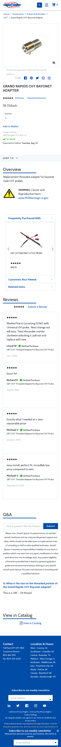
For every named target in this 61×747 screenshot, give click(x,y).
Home (6, 14)
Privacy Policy (30, 721)
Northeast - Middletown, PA (42, 662)
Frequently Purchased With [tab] (24, 218)
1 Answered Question (36, 98)
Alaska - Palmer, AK (39, 669)
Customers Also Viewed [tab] (22, 279)
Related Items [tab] (16, 286)
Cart (57, 4)
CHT (6, 17)
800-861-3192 (9, 655)
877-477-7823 (18, 648)
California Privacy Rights (18, 712)
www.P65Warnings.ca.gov (33, 197)
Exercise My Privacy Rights (40, 712)
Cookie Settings (30, 715)
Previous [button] (8, 249)
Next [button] (52, 249)
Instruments (18, 14)
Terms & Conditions (44, 718)
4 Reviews (19, 98)
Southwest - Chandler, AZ (42, 651)
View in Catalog (32, 623)
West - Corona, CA (38, 648)
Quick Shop (30, 268)
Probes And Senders (36, 14)
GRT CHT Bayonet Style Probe (26, 253)
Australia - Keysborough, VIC (43, 676)
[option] (30, 45)
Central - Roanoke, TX (40, 655)
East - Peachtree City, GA (41, 666)
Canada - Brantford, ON (41, 673)
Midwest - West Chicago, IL (42, 658)
